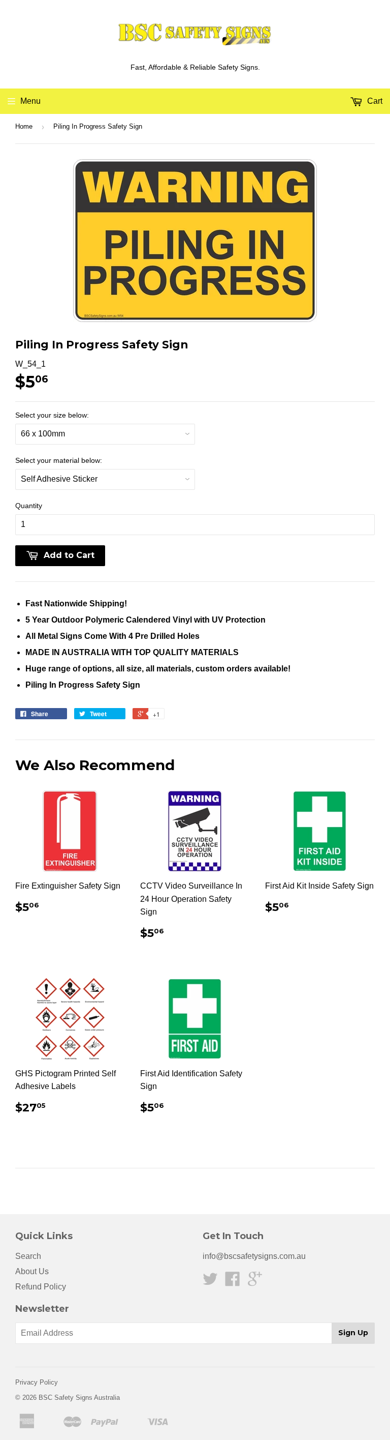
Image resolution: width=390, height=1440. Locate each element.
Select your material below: (58, 460)
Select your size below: (52, 415)
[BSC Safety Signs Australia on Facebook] (232, 1282)
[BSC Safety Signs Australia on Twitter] (210, 1282)
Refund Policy (40, 1286)
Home (23, 126)
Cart (373, 101)
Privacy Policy (36, 1382)
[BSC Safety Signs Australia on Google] (255, 1282)
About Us (32, 1271)
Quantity (28, 506)
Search (28, 1256)
